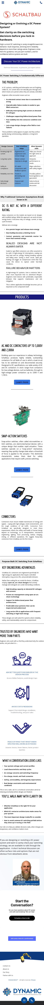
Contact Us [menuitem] (6, 966)
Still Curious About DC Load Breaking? (22, 938)
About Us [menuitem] (6, 969)
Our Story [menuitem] (6, 972)
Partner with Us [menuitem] (8, 975)
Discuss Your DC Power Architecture (22, 61)
